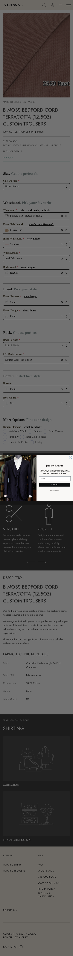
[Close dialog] (70, 457)
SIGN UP (55, 485)
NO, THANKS (54, 490)
